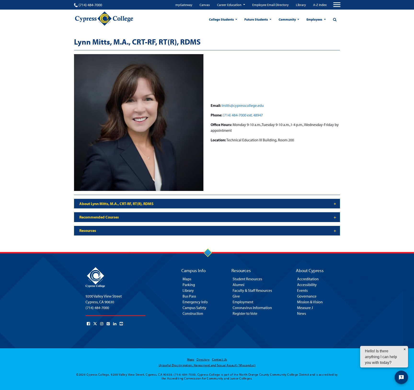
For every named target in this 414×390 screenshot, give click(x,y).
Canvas (205, 5)
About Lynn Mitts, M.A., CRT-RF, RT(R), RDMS (116, 203)
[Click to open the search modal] (335, 19)
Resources (87, 230)
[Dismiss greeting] (404, 349)
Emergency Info (195, 301)
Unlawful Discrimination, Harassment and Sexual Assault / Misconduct (207, 365)
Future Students (256, 19)
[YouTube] (121, 323)
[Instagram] (102, 323)
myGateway (183, 5)
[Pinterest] (108, 323)
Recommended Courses (99, 217)
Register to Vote (245, 313)
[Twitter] (95, 323)
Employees (314, 19)
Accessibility (307, 284)
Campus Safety (194, 307)
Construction (193, 313)
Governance (306, 296)
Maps (187, 278)
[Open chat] (401, 377)
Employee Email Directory (270, 5)
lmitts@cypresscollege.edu (243, 105)
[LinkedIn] (114, 323)
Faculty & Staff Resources (252, 290)
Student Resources (247, 278)
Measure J (305, 307)
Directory (202, 359)
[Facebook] (88, 323)
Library (301, 5)
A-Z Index (320, 5)
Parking (189, 284)
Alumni (238, 284)
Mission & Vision (310, 301)
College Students (222, 19)
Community (288, 19)
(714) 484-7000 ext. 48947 (243, 115)
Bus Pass (189, 296)
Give (236, 296)
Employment (243, 301)
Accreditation (308, 278)
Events (302, 290)
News (301, 313)
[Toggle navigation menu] (337, 5)
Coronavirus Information (252, 307)
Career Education (229, 5)
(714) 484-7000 (90, 4)
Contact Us (219, 359)
